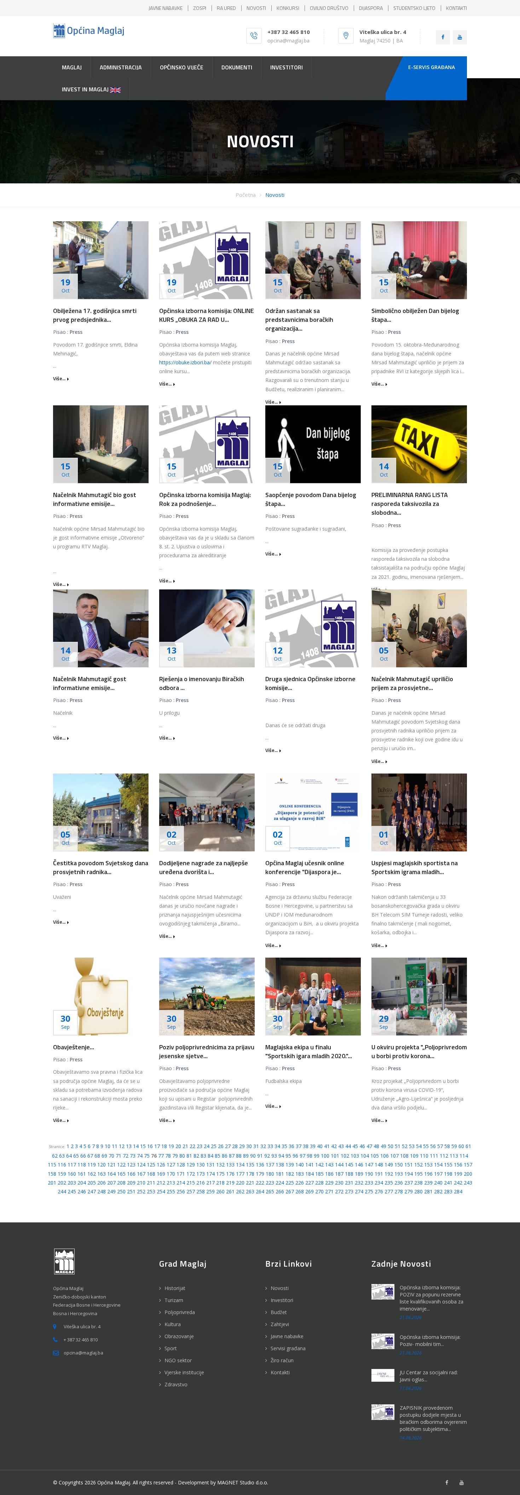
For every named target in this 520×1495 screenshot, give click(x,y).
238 (418, 1182)
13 (129, 1146)
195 (418, 1173)
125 (151, 1164)
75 (147, 1155)
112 (444, 1155)
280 (418, 1191)
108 (404, 1155)
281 (428, 1191)
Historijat (174, 1288)
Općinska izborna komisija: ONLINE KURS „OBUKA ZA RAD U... (206, 315)
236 (398, 1182)
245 (72, 1191)
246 (81, 1191)
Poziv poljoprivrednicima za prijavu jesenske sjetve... (206, 1051)
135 (250, 1164)
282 (438, 1191)
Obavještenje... (73, 1047)
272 (339, 1191)
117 (72, 1164)
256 (181, 1191)
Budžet (279, 1312)
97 (302, 1155)
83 (203, 1155)
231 (349, 1182)
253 (151, 1191)
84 (210, 1155)
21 (185, 1146)
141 (309, 1164)
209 (131, 1182)
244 (62, 1191)
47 (369, 1146)
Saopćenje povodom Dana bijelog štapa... (310, 499)
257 (190, 1191)
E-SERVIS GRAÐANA (431, 67)
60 (461, 1146)
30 (249, 1146)
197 (438, 1173)
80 (182, 1155)
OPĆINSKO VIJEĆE (181, 67)
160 (72, 1173)
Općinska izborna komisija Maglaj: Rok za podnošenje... (205, 499)
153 (428, 1164)
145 (349, 1164)
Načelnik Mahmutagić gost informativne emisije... (89, 683)
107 (394, 1155)
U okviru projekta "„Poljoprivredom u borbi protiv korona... (419, 1051)
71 (118, 1155)
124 (141, 1164)
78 (168, 1155)
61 (468, 1146)
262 (240, 1191)
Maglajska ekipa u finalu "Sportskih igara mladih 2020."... (308, 1051)
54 (419, 1146)
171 (181, 1173)
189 (359, 1173)
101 (335, 1155)
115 (52, 1164)
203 (72, 1182)
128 (181, 1164)
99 (316, 1155)
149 (389, 1164)
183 (299, 1173)
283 (448, 1191)
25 (213, 1146)
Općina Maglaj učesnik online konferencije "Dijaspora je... (304, 867)
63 (62, 1155)
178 (250, 1173)
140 (299, 1164)
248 (101, 1191)
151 (408, 1164)
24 (206, 1146)
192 (389, 1173)
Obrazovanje (179, 1336)
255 (171, 1191)
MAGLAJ (72, 67)
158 (52, 1173)
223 (270, 1182)
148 (379, 1164)
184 (309, 1173)
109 (414, 1155)
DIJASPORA (371, 8)
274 (359, 1191)
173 (200, 1173)
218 (220, 1182)
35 (284, 1146)
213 (171, 1182)
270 (319, 1191)
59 (454, 1146)
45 (355, 1146)
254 (161, 1191)
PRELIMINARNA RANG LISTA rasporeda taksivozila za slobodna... (409, 503)
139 (289, 1164)
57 (440, 1146)
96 (295, 1155)
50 (390, 1146)
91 (260, 1155)
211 (151, 1182)
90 (253, 1155)
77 (161, 1155)
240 (438, 1182)
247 (91, 1191)
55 (426, 1146)
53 (412, 1146)
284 (458, 1191)
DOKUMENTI (236, 67)
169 (161, 1173)
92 (267, 1155)
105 (374, 1155)
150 (398, 1164)
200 (468, 1173)
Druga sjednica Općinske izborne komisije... (310, 683)
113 (454, 1155)
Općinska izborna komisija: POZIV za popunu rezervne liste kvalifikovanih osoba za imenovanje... (431, 1298)
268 (299, 1191)
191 (379, 1173)
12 (122, 1146)
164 (111, 1173)
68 (97, 1155)
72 (125, 1155)
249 (111, 1191)
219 (230, 1182)
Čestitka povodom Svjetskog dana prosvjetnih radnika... (100, 867)
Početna (246, 194)
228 (319, 1182)
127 (171, 1164)
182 (289, 1173)
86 (224, 1155)
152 (418, 1164)
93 (274, 1155)
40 (320, 1146)
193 (398, 1173)
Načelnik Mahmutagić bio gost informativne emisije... (94, 499)
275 (369, 1191)
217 (210, 1182)
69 (104, 1155)
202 (62, 1182)
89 (246, 1155)
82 (196, 1155)
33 (270, 1146)
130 (200, 1164)
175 (220, 1173)
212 (161, 1182)
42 (334, 1146)
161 (81, 1173)
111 (434, 1155)
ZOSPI (199, 8)
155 (448, 1164)
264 (260, 1191)
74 (140, 1155)
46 (362, 1146)
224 (280, 1182)
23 (199, 1146)
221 (250, 1182)
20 (178, 1146)
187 (339, 1173)
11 (114, 1146)
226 (299, 1182)
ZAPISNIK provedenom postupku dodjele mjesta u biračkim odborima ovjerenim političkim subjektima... (433, 1418)
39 (313, 1146)
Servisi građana (288, 1348)
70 (111, 1155)
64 (69, 1155)
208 (121, 1182)
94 (281, 1155)
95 (288, 1155)
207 (111, 1182)
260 (220, 1191)
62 (55, 1155)
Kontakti (280, 1372)
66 (83, 1155)
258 (200, 1191)
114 (464, 1155)
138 (280, 1164)
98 (309, 1155)
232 (359, 1182)
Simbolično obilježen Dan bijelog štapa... (415, 315)
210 (141, 1182)
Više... (59, 378)
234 (379, 1182)
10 (107, 1146)
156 (458, 1164)
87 (232, 1155)
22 (192, 1146)
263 (250, 1191)
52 (405, 1146)
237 (408, 1182)
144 (339, 1164)
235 (389, 1182)
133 (230, 1164)
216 (200, 1182)
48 (376, 1146)
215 (190, 1182)
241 (448, 1182)
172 (190, 1173)
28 (235, 1146)
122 (121, 1164)
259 (210, 1191)
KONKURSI (288, 8)
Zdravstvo (175, 1384)
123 (131, 1164)
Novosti (274, 194)
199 (458, 1173)
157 (468, 1164)
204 (81, 1182)
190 (369, 1173)
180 (270, 1173)
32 (263, 1146)
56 (433, 1146)
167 (141, 1173)
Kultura (172, 1324)
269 (309, 1191)
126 (161, 1164)
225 (289, 1182)
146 (359, 1164)
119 (91, 1164)
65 (76, 1155)
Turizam (173, 1300)
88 (239, 1155)
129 (190, 1164)
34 (277, 1146)
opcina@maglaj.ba (288, 40)
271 (329, 1191)
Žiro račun (282, 1360)
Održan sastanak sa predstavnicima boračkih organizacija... (299, 319)
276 (379, 1191)
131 (210, 1164)
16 (150, 1146)
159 (62, 1173)
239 (428, 1182)
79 (175, 1155)
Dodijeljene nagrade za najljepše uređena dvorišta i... (203, 867)
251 (131, 1191)
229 (329, 1182)
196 (428, 1173)
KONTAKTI (456, 8)
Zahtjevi (280, 1324)
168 (151, 1173)
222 (260, 1182)
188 (349, 1173)
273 (349, 1191)
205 (91, 1182)
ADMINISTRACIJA (121, 67)
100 (325, 1155)
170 (171, 1173)
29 (242, 1146)
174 (210, 1173)
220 (240, 1182)
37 (298, 1146)
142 (319, 1164)
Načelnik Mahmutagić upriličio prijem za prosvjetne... (412, 683)
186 (329, 1173)
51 (397, 1146)
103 (355, 1155)
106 (384, 1155)
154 (438, 1164)
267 (289, 1191)
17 (157, 1146)
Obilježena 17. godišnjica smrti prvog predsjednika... (95, 315)
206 (101, 1182)
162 (91, 1173)
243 (468, 1182)
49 (383, 1146)
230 (339, 1182)
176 (230, 1173)
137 (270, 1164)
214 (181, 1182)
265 (270, 1191)
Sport (170, 1348)
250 (121, 1191)
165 (121, 1173)
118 (81, 1164)
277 (389, 1191)
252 (141, 1191)
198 (448, 1173)
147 (369, 1164)
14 (136, 1146)
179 (260, 1173)
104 (364, 1155)
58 (447, 1146)
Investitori (282, 1300)
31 (256, 1146)
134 (240, 1164)
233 (369, 1182)
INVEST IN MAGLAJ (86, 89)
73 (132, 1155)
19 (171, 1146)
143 (329, 1164)
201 (52, 1182)
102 (345, 1155)
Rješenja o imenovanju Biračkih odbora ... (201, 683)
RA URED (226, 8)
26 (221, 1146)
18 (164, 1146)
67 (90, 1155)
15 (143, 1146)
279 (408, 1191)
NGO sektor (178, 1360)
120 (101, 1164)
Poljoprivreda (179, 1312)
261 (230, 1191)
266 (280, 1191)
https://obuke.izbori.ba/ (185, 362)
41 (327, 1146)
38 (305, 1146)
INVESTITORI (286, 67)
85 (217, 1155)
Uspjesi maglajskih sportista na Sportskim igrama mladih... (414, 867)
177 (240, 1173)
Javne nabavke (287, 1336)
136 (260, 1164)
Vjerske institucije (184, 1372)
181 (280, 1173)
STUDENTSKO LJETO (414, 8)
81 (189, 1155)
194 (408, 1173)
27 (228, 1146)
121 (111, 1164)
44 (348, 1146)
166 (131, 1173)
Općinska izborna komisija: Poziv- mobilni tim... (430, 1340)
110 (424, 1155)
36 (291, 1146)
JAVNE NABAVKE (166, 8)
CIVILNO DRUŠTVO (329, 8)
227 (309, 1182)
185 (319, 1173)
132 (220, 1164)
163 (101, 1173)
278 (398, 1191)
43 (341, 1146)
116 (62, 1164)
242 (458, 1182)
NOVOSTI (256, 8)
